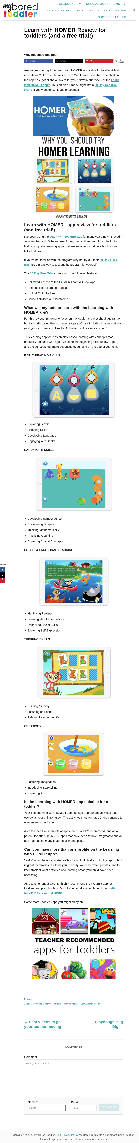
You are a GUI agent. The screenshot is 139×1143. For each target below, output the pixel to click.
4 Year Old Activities (71, 1004)
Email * (75, 1102)
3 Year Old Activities (52, 1004)
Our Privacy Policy (67, 1134)
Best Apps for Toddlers (91, 1004)
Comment (30, 1057)
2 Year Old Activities (33, 1004)
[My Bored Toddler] (20, 10)
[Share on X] (2, 575)
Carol (29, 999)
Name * (33, 1102)
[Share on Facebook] (2, 569)
